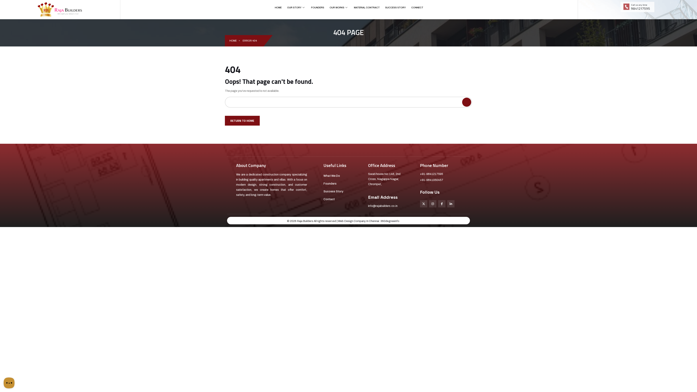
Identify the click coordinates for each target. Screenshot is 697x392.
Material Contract (367, 7)
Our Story (294, 7)
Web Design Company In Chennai (358, 221)
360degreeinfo (389, 221)
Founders (317, 7)
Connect (417, 7)
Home (278, 7)
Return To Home (242, 121)
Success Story (395, 7)
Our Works (337, 7)
